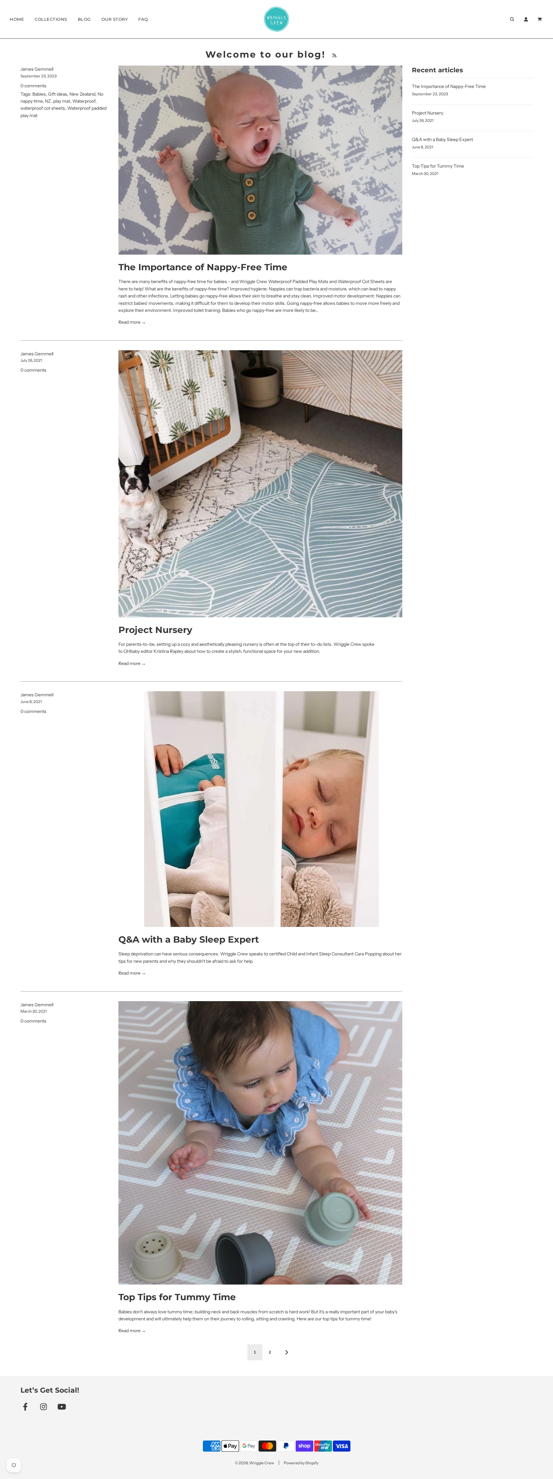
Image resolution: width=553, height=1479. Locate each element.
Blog (84, 19)
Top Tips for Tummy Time (177, 1297)
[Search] (512, 19)
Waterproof (83, 101)
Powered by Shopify (301, 1462)
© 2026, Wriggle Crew (254, 1462)
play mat (61, 101)
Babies (39, 94)
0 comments (33, 86)
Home (17, 19)
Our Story (114, 19)
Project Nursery (155, 629)
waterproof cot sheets (42, 108)
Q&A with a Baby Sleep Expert (188, 939)
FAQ (143, 19)
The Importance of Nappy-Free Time (202, 267)
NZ (48, 101)
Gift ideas (57, 94)
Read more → (132, 322)
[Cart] (540, 19)
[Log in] (526, 19)
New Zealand (82, 94)
